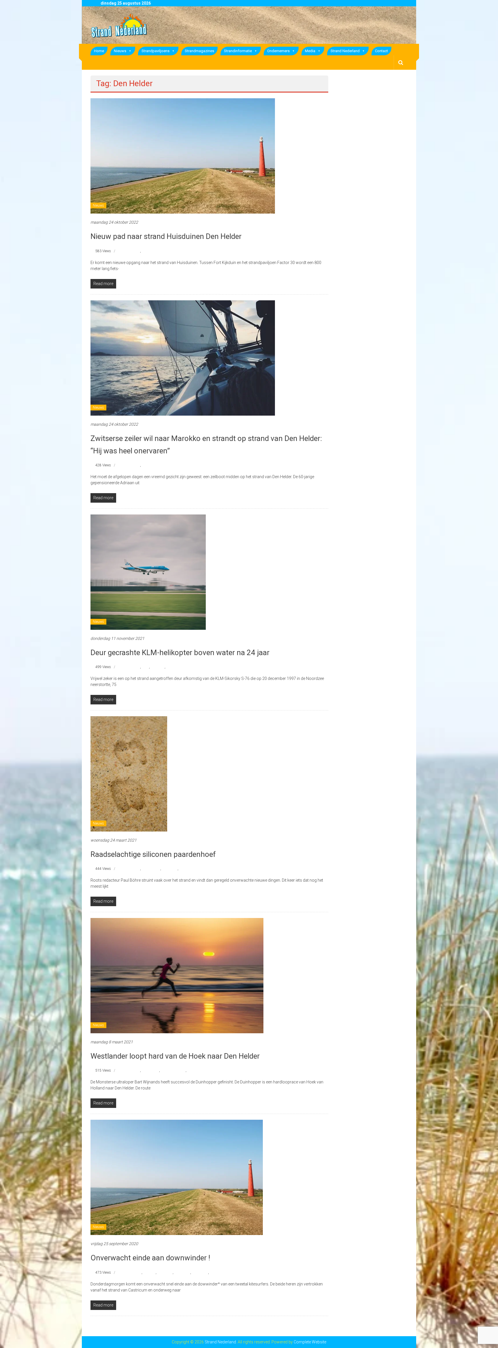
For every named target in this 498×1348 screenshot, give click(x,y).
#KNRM (149, 1272)
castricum (165, 1272)
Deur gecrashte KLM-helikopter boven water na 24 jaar (179, 652)
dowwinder (200, 1272)
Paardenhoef (151, 869)
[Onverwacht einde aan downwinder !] (176, 1177)
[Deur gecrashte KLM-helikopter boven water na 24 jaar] (148, 572)
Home (99, 51)
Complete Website (310, 1342)
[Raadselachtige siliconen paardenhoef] (128, 773)
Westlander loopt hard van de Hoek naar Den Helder (175, 1056)
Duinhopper (150, 1070)
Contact (381, 51)
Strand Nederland (345, 51)
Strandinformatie (238, 51)
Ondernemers (278, 51)
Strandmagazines (199, 51)
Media (310, 51)
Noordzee (158, 667)
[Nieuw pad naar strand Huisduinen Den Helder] (182, 155)
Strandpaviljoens (155, 51)
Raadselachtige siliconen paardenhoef (153, 854)
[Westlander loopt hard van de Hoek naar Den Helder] (176, 975)
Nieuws (120, 51)
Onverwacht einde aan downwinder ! (150, 1257)
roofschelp (170, 869)
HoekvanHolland (173, 1070)
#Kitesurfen (133, 1272)
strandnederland (154, 251)
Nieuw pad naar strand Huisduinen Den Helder (166, 236)
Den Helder (132, 251)
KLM (145, 667)
